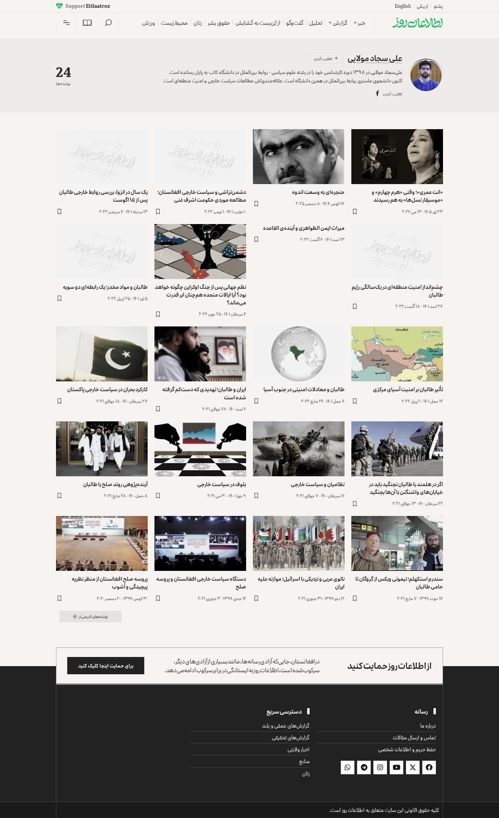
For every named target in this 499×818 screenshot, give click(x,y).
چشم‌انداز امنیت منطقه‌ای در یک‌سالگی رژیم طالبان (397, 291)
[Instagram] (380, 767)
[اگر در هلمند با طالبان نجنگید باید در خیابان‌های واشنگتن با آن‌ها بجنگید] (397, 448)
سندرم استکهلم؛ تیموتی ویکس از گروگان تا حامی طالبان (399, 583)
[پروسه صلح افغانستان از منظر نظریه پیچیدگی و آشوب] (102, 543)
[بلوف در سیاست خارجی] (200, 448)
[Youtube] (396, 767)
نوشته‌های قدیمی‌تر (93, 616)
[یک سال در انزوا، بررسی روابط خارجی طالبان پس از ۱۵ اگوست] (102, 156)
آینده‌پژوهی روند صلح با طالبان (115, 484)
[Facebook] (429, 767)
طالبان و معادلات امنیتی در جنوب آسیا (304, 389)
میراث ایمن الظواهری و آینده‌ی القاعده (304, 228)
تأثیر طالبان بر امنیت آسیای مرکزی (408, 389)
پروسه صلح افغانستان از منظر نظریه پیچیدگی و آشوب (110, 583)
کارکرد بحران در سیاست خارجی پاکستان (107, 389)
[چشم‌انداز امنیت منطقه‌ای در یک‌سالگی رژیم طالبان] (397, 251)
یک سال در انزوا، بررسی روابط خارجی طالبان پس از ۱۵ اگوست (103, 196)
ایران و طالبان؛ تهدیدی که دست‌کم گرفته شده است (204, 393)
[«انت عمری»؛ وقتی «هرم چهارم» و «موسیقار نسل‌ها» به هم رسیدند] (397, 156)
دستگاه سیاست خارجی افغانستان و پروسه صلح (201, 583)
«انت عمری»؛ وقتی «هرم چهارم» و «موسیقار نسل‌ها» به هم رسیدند (407, 196)
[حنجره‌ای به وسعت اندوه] (299, 156)
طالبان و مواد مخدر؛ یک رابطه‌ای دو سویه (105, 287)
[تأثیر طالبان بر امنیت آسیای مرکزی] (397, 353)
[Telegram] (364, 767)
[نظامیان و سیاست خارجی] (299, 448)
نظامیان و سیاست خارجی (318, 484)
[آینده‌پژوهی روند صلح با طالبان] (102, 448)
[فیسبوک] (377, 94)
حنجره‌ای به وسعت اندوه (318, 192)
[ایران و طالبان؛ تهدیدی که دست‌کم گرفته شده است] (200, 353)
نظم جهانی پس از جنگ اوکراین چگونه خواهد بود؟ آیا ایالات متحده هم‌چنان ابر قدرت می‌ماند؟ (200, 294)
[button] (108, 22)
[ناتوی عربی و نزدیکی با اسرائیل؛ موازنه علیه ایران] (299, 543)
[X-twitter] (413, 767)
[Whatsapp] (347, 767)
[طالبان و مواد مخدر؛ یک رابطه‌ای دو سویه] (102, 251)
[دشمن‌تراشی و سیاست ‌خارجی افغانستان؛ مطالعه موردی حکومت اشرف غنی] (200, 156)
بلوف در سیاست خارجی (221, 484)
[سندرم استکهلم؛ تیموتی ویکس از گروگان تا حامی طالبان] (397, 543)
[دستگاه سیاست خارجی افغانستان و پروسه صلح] (200, 543)
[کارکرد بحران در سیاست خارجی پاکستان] (102, 353)
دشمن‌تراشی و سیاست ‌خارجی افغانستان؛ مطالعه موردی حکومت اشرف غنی (202, 196)
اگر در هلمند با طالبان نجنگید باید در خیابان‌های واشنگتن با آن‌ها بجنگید (406, 488)
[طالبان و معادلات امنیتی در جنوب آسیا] (299, 353)
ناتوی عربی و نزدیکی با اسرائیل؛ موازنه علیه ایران (301, 583)
